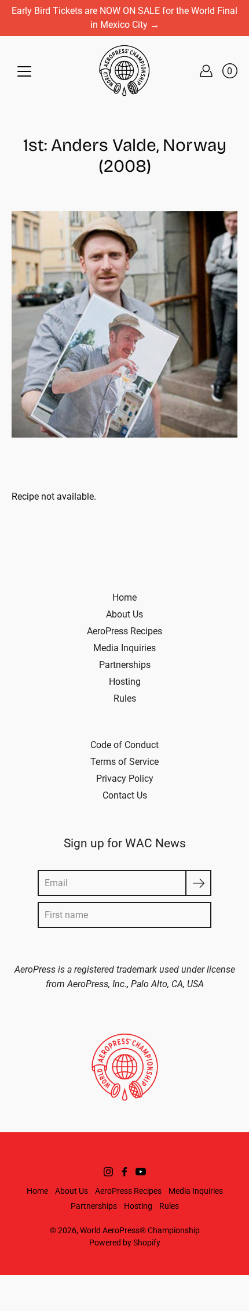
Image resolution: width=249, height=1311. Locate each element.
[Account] (206, 71)
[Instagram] (108, 1171)
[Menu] (24, 71)
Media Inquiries (124, 647)
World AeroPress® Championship (140, 1230)
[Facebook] (124, 1171)
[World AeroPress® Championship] (124, 71)
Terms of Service (124, 761)
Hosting (125, 681)
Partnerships (125, 664)
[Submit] (198, 883)
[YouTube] (141, 1171)
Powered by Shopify (124, 1242)
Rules (124, 698)
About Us (124, 614)
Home (124, 597)
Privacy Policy (124, 778)
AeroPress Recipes (124, 631)
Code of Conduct (124, 744)
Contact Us (124, 795)
